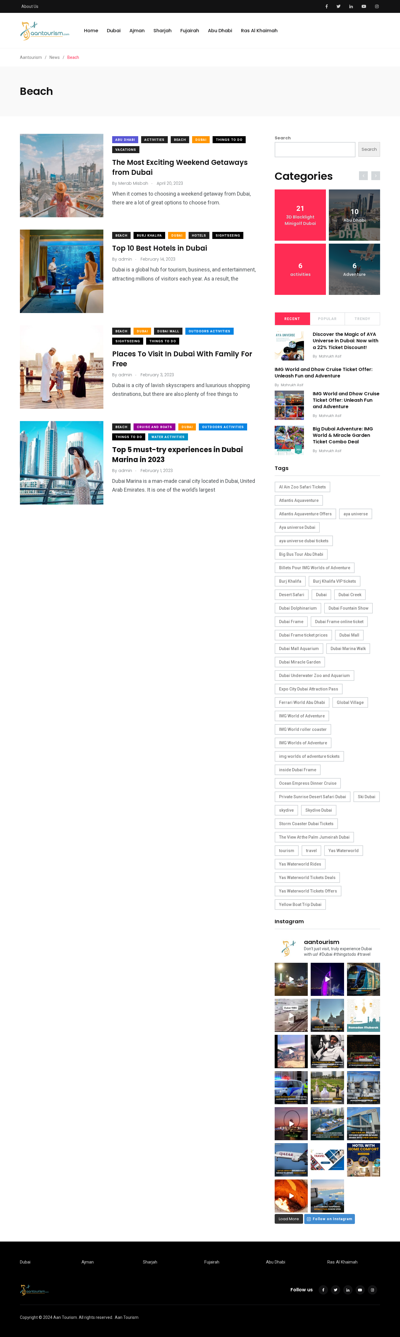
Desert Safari (291, 594)
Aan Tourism (127, 1317)
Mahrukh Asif (330, 356)
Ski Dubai (366, 796)
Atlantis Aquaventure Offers (305, 514)
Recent (292, 319)
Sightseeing (228, 235)
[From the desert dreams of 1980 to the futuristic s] (291, 1015)
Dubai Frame (291, 621)
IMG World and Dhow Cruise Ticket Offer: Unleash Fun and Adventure (323, 372)
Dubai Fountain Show (348, 608)
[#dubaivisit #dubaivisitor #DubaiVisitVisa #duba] (363, 1123)
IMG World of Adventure (302, 716)
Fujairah (189, 30)
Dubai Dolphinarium (298, 608)
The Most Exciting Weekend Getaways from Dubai (180, 167)
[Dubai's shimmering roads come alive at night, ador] (291, 979)
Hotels (199, 235)
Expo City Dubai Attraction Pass (308, 689)
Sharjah (162, 30)
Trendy (362, 319)
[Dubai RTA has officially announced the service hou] (363, 979)
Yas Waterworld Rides (300, 864)
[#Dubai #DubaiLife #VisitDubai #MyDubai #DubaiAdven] (291, 1123)
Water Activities (168, 437)
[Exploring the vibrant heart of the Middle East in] (291, 1051)
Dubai (114, 30)
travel (311, 850)
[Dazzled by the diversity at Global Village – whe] (291, 1196)
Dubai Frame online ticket (339, 621)
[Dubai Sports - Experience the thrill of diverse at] (363, 1051)
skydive (286, 810)
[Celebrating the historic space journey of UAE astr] (327, 1051)
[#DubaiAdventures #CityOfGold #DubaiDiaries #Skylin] (327, 1196)
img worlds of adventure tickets (309, 756)
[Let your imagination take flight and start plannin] (291, 1159)
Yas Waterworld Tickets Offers (308, 891)
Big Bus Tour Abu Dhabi (301, 554)
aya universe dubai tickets (304, 540)
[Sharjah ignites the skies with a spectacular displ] (327, 1015)
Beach (180, 140)
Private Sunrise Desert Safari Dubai (312, 796)
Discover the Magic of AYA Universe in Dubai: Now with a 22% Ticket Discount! (345, 341)
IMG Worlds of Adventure (303, 743)
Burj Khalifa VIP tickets (334, 581)
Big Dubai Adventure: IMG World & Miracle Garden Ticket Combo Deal (343, 435)
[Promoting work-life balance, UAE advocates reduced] (291, 1087)
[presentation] (363, 175)
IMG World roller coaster (303, 729)
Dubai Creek (350, 594)
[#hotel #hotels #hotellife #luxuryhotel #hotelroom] (363, 1159)
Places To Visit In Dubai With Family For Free (182, 359)
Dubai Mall (168, 331)
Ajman (137, 30)
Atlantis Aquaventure (299, 500)
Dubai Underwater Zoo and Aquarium (314, 675)
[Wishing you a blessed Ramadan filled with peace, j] (363, 1015)
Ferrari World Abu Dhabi (302, 702)
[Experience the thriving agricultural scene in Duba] (327, 1087)
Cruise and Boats (154, 427)
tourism (286, 850)
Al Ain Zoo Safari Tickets (302, 487)
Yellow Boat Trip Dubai (300, 904)
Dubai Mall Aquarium (299, 648)
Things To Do (229, 140)
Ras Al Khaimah (259, 30)
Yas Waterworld (344, 850)
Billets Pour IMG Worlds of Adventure (314, 567)
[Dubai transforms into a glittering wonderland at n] (327, 979)
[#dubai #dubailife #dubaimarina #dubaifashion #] (327, 1123)
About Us (29, 6)
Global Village (350, 702)
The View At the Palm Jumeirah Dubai (314, 837)
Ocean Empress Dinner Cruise (307, 783)
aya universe (355, 514)
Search (283, 138)
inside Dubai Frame (297, 769)
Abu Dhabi (220, 30)
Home (91, 30)
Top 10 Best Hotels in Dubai (159, 248)
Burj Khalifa (149, 235)
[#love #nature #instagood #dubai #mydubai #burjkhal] (327, 1159)
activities (154, 140)
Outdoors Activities (209, 331)
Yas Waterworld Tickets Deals (307, 877)
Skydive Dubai (318, 810)
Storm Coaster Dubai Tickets (306, 823)
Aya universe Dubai (297, 527)
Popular (327, 319)
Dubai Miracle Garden (300, 662)
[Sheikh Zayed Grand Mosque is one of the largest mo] (363, 1087)
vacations (125, 150)
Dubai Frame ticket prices (303, 635)
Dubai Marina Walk (348, 648)
